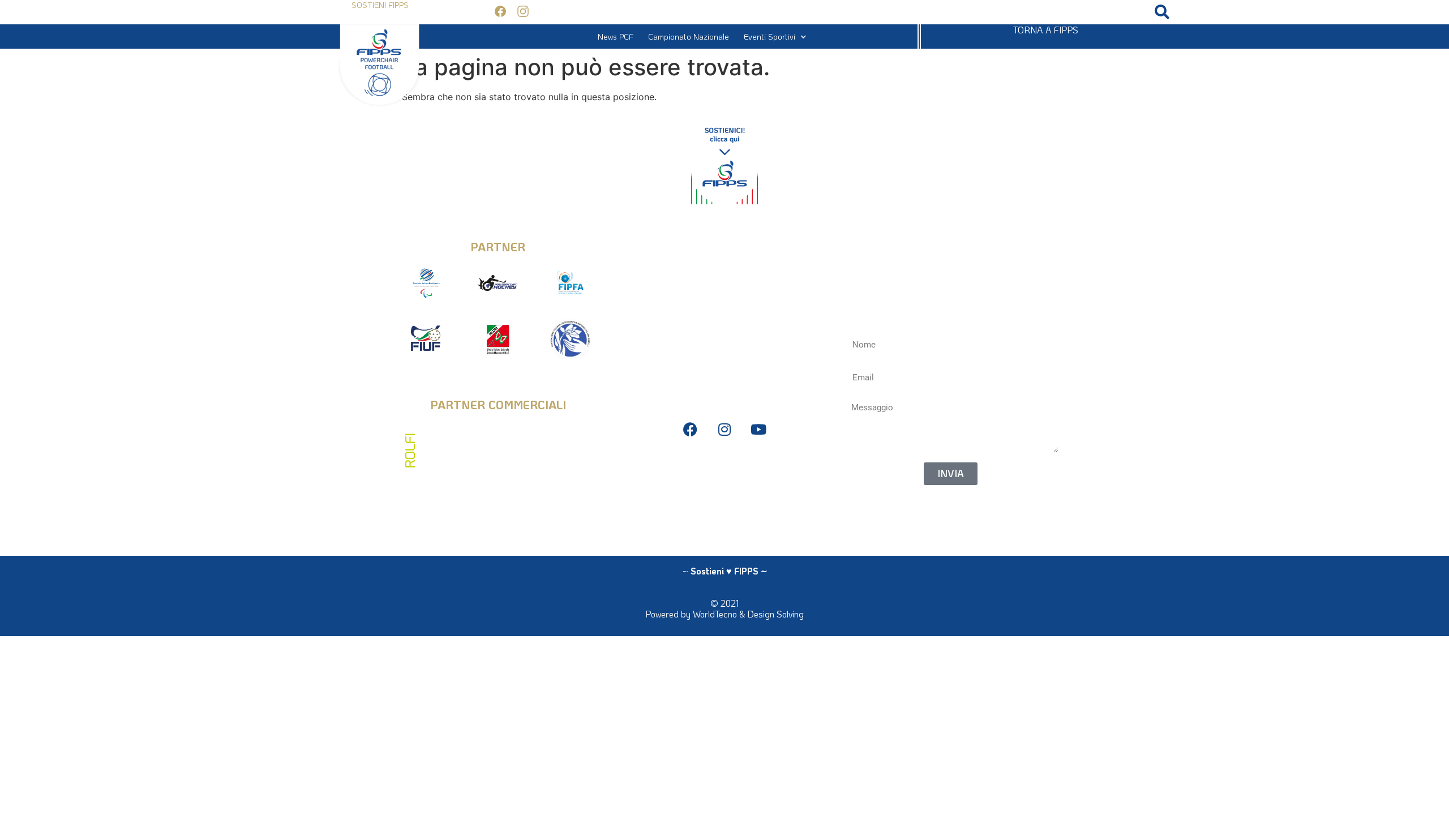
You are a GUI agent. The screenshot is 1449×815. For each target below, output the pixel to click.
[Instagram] (724, 429)
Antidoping (724, 501)
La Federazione (718, 518)
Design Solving (775, 614)
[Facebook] (690, 429)
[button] (1162, 12)
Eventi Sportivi (769, 36)
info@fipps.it (724, 238)
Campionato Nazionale (688, 36)
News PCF (615, 36)
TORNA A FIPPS (1045, 30)
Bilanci (724, 484)
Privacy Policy (724, 467)
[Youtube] (758, 429)
